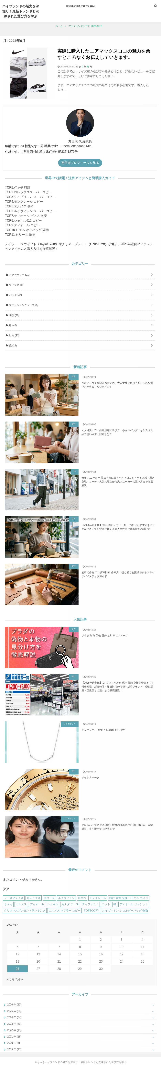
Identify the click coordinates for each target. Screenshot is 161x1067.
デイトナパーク (90, 777)
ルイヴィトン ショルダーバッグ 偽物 (125, 910)
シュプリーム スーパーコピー (35, 197)
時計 (13, 315)
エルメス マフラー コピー (64, 910)
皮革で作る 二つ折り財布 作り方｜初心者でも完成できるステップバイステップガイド (118, 574)
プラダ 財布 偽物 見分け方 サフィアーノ (104, 635)
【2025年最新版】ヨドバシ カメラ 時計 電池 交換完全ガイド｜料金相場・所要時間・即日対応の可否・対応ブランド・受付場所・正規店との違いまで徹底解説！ (117, 686)
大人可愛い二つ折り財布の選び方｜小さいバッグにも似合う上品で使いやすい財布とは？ (117, 432)
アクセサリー (18, 274)
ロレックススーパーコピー (33, 192)
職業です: (51, 146)
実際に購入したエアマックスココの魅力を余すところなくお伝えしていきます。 (104, 53)
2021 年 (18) (13, 1036)
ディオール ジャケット (134, 904)
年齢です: (12, 146)
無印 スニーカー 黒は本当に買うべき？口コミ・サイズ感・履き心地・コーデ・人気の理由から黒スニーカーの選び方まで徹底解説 (118, 481)
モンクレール (98, 897)
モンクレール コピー (28, 201)
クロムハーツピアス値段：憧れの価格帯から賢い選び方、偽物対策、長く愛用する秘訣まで (117, 826)
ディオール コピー (27, 225)
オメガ (8, 904)
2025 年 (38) (13, 1011)
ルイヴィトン (66, 897)
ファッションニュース (23, 305)
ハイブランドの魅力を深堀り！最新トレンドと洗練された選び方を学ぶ (20, 11)
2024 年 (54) (13, 1017)
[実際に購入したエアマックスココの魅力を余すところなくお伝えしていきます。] (29, 98)
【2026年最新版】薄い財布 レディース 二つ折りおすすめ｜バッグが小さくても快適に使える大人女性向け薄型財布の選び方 (118, 527)
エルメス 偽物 (24, 206)
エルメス (21, 904)
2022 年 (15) (13, 1030)
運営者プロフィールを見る (80, 162)
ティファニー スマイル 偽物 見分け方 (103, 730)
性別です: (31, 146)
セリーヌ (49, 897)
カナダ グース (70, 904)
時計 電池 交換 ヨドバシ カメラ (128, 897)
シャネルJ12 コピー (28, 220)
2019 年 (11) (13, 1049)
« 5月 (11, 979)
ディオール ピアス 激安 (30, 215)
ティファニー (90, 904)
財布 (13, 335)
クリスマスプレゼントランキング (24, 910)
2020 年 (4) (13, 1042)
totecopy (91, 910)
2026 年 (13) (13, 1004)
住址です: (12, 151)
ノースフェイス (13, 897)
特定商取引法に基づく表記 (80, 6)
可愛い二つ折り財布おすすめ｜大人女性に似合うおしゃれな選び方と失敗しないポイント (117, 384)
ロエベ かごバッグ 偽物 (32, 230)
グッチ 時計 (22, 187)
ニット (106, 904)
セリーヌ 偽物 (25, 234)
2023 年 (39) (13, 1023)
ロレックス (33, 897)
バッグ (15, 295)
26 (17, 968)
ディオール (37, 904)
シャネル (52, 904)
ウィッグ (15, 284)
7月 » (19, 979)
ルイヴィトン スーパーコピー (35, 211)
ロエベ (82, 897)
